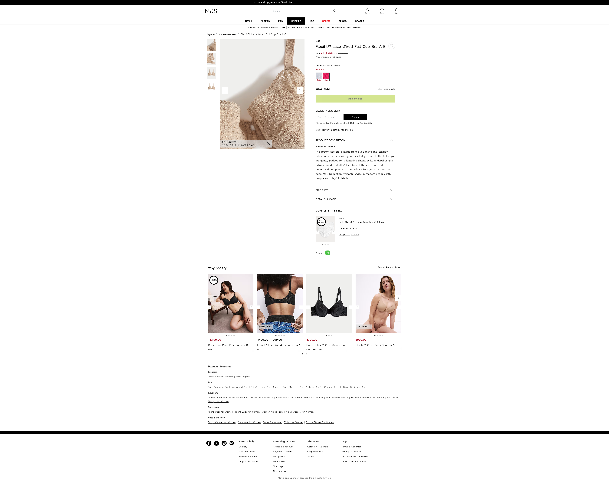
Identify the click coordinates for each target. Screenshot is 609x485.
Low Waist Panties (313, 397)
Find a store (279, 471)
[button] (300, 90)
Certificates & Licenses (354, 461)
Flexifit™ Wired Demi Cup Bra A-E (376, 345)
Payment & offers (282, 451)
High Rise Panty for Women (287, 397)
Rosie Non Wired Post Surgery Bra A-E (229, 347)
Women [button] (265, 20)
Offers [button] (326, 20)
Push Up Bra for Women (318, 387)
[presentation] (317, 232)
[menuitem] (249, 21)
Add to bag (355, 98)
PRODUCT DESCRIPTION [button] (330, 140)
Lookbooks (279, 461)
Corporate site (315, 451)
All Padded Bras (227, 34)
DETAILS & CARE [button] (326, 199)
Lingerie (210, 34)
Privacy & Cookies (351, 451)
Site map (278, 466)
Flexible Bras (341, 387)
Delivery (243, 446)
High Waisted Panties (337, 397)
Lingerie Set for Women (220, 376)
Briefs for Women (238, 397)
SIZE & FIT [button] (322, 190)
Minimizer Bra (296, 387)
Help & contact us (249, 461)
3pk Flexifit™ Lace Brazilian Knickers (361, 222)
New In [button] (249, 20)
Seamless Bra (221, 387)
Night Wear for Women (220, 411)
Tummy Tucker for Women (320, 422)
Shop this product (349, 234)
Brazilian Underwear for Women (367, 397)
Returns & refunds (248, 456)
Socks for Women (272, 422)
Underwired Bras (239, 387)
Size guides (279, 456)
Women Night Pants (272, 411)
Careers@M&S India (317, 446)
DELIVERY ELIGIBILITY (328, 110)
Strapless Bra (279, 387)
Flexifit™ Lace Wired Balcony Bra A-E (279, 347)
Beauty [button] (343, 20)
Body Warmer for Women (222, 422)
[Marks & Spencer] (211, 14)
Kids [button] (311, 20)
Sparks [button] (359, 20)
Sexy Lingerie (243, 376)
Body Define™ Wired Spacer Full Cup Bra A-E (326, 347)
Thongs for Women (218, 401)
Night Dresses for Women (300, 411)
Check (355, 117)
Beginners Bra (357, 387)
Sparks (310, 456)
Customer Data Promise (355, 456)
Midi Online (393, 397)
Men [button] (280, 20)
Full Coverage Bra (260, 387)
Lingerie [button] (296, 20)
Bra (210, 387)
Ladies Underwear (217, 397)
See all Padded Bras (389, 267)
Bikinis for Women (260, 397)
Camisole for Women (249, 422)
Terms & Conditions (352, 446)
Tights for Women (293, 422)
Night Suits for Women (247, 411)
